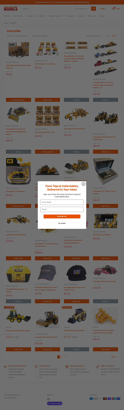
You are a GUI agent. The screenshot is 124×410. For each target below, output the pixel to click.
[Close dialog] (83, 184)
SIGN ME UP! (62, 216)
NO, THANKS (62, 223)
